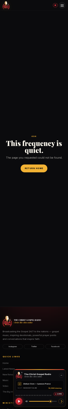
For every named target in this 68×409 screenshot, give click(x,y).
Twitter (34, 346)
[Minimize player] (61, 375)
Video (5, 386)
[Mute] (26, 401)
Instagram (13, 346)
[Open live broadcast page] (61, 401)
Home (6, 363)
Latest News (9, 369)
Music (5, 380)
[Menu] (62, 5)
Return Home (34, 168)
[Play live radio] (19, 401)
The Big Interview (11, 392)
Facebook (55, 346)
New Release (9, 374)
